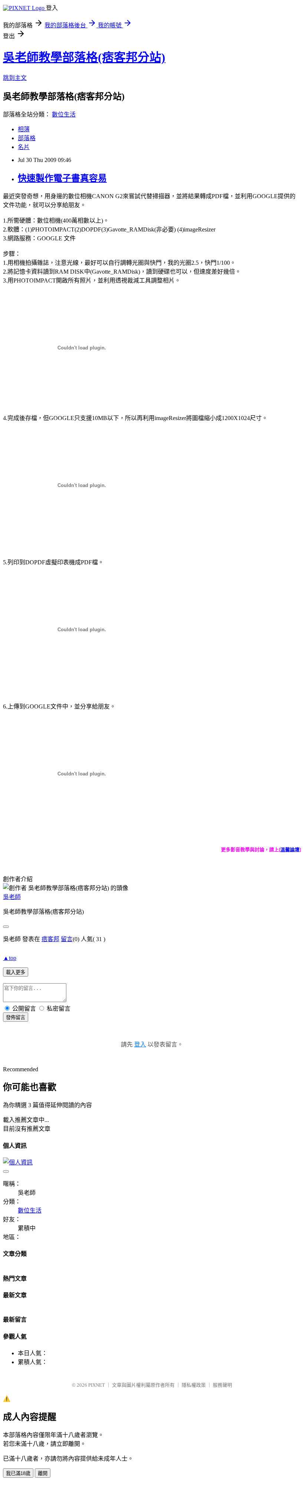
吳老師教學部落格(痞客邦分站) (84, 57)
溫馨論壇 (290, 849)
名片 (24, 147)
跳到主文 (15, 78)
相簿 (24, 129)
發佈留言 (15, 1017)
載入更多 (15, 972)
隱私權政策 (194, 1385)
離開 (42, 1473)
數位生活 (64, 114)
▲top (9, 958)
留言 (67, 939)
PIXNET (96, 1385)
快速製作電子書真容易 (62, 178)
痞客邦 (50, 939)
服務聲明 (222, 1385)
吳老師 (12, 897)
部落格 (27, 138)
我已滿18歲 (18, 1473)
